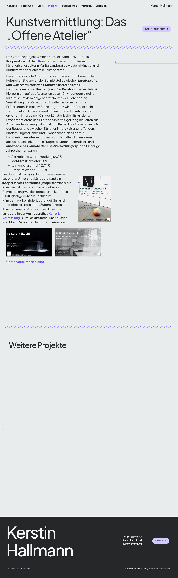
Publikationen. (69, 5)
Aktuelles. (12, 5)
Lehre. (41, 5)
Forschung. (27, 5)
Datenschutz (13, 569)
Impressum (25, 569)
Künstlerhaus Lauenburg (56, 61)
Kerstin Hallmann (162, 5)
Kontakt (159, 540)
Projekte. (53, 5)
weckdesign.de (163, 569)
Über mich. (101, 5)
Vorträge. (86, 5)
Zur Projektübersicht (155, 28)
